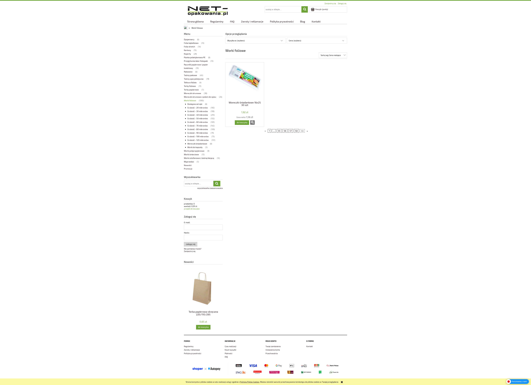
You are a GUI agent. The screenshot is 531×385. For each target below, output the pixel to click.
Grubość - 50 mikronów (197, 118)
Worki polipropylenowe (194, 151)
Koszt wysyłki (230, 350)
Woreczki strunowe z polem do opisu (200, 97)
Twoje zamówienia (273, 346)
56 (285, 130)
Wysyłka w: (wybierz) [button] (236, 40)
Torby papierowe (191, 89)
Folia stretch (189, 46)
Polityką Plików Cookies (249, 382)
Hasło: (186, 232)
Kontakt (309, 346)
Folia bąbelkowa (191, 43)
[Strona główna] (208, 10)
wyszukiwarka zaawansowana (210, 188)
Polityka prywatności (192, 353)
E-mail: (187, 222)
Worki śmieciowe (191, 154)
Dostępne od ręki (194, 104)
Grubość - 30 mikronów (197, 111)
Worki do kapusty (194, 147)
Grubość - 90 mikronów (197, 133)
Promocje (188, 169)
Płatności (228, 353)
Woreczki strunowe (192, 93)
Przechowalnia (272, 353)
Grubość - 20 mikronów (197, 107)
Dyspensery (189, 39)
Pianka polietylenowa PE (194, 57)
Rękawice (188, 71)
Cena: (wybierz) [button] (295, 40)
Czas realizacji (230, 346)
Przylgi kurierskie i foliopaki (196, 61)
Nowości (188, 165)
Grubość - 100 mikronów (198, 136)
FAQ (226, 357)
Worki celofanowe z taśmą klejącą (199, 158)
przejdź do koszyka (192, 209)
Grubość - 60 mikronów (197, 122)
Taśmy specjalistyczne (194, 79)
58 (296, 130)
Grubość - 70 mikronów (197, 125)
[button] (252, 122)
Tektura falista (190, 82)
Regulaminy (188, 346)
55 (279, 130)
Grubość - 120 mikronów (198, 140)
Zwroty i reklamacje (192, 350)
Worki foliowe (190, 100)
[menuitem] (195, 21)
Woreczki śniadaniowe (197, 143)
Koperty (187, 54)
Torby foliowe (190, 86)
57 (291, 130)
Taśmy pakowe (190, 75)
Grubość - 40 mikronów (197, 115)
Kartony (187, 50)
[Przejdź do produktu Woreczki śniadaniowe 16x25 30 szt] (244, 81)
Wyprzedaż (189, 161)
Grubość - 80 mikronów (197, 129)
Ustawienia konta (273, 350)
